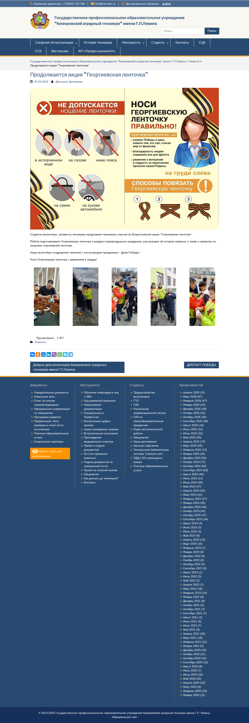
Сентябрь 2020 (192, 662)
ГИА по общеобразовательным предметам (148, 421)
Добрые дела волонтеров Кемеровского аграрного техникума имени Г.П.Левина (69, 367)
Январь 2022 (191, 596)
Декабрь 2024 (192, 457)
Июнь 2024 (190, 482)
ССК (38, 51)
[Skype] (65, 354)
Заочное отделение (146, 445)
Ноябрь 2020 (191, 654)
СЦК (202, 42)
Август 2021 (190, 617)
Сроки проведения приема (101, 429)
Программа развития (47, 417)
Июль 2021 (190, 621)
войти (166, 3)
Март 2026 (190, 396)
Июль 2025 (190, 429)
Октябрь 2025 (192, 417)
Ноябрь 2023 (191, 511)
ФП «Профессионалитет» (96, 51)
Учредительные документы (51, 392)
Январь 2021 (191, 645)
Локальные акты (44, 396)
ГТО (136, 400)
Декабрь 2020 (192, 650)
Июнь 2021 (190, 625)
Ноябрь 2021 (191, 605)
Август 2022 (190, 572)
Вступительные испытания (101, 433)
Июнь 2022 (190, 576)
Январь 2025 (191, 453)
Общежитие (91, 474)
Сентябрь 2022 (192, 568)
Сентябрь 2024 (192, 470)
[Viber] (54, 354)
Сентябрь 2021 (192, 613)
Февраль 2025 (192, 449)
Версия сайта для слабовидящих (47, 454)
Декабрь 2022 (192, 556)
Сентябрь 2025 (192, 421)
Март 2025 (190, 445)
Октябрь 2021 (192, 609)
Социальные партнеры (48, 441)
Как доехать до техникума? (101, 478)
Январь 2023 (191, 551)
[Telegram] (70, 354)
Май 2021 (189, 629)
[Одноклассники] (38, 354)
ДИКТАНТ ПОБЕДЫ (201, 365)
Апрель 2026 (191, 392)
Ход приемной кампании (100, 400)
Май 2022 (189, 580)
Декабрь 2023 (192, 506)
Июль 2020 (190, 670)
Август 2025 (190, 425)
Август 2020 (190, 666)
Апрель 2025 (191, 441)
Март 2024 (190, 494)
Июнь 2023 (190, 531)
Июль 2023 (190, 527)
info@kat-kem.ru (105, 3)
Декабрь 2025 (192, 408)
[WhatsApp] (59, 354)
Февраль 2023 (192, 547)
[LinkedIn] (48, 354)
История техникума (98, 42)
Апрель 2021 (191, 633)
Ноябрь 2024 (191, 462)
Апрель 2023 (191, 539)
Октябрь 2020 (192, 658)
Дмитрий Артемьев (69, 81)
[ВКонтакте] (32, 354)
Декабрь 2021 (192, 600)
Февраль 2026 (192, 400)
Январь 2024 (191, 502)
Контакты (182, 42)
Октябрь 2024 (192, 466)
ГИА (136, 404)
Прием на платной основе (100, 470)
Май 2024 (189, 486)
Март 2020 (190, 686)
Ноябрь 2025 (191, 412)
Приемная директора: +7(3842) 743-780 (59, 3)
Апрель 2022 (191, 584)
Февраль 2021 (192, 641)
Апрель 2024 (191, 490)
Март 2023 (190, 543)
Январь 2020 (191, 695)
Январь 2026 (191, 404)
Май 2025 (189, 437)
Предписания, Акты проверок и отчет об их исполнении (48, 425)
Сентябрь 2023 (192, 519)
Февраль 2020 (192, 690)
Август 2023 (190, 523)
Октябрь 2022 (192, 564)
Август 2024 (190, 474)
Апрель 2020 (191, 682)
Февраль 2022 (192, 592)
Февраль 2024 (192, 498)
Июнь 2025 (190, 433)
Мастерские (59, 51)
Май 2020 (189, 678)
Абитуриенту (131, 42)
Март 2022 (190, 588)
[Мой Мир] (43, 354)
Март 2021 (190, 637)
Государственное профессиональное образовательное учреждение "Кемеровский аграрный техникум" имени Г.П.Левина (108, 61)
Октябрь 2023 (192, 515)
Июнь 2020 (190, 674)
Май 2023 (189, 535)
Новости (194, 61)
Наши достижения (145, 441)
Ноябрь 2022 (191, 560)
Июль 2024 (190, 478)
